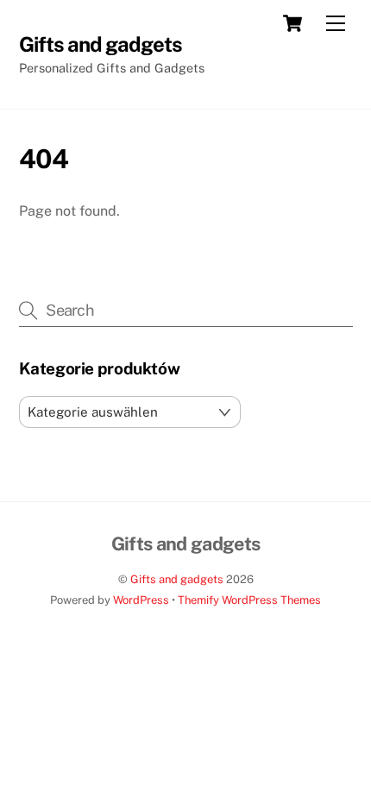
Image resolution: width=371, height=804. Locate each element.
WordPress (141, 600)
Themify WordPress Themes (249, 600)
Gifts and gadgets (176, 579)
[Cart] (292, 23)
